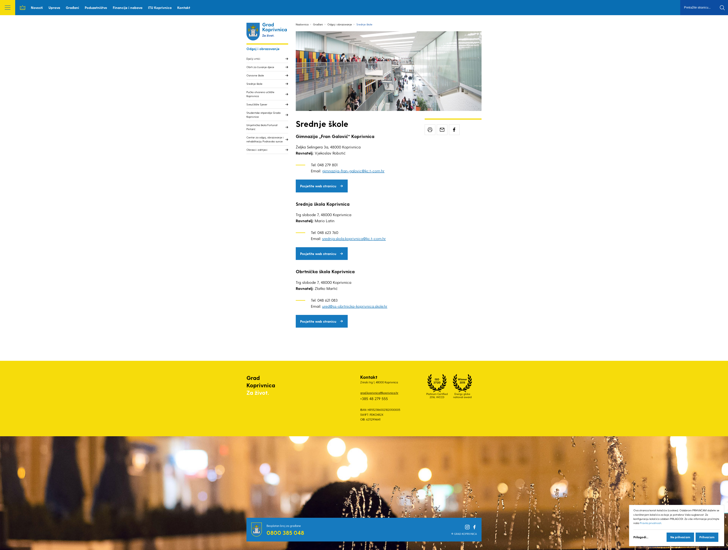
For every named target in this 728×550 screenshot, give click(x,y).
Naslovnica (22, 7)
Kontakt (183, 7)
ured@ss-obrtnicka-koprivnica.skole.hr (354, 306)
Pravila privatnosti (650, 523)
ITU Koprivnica (160, 7)
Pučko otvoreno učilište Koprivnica (260, 94)
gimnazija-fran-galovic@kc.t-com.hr (353, 171)
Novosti (37, 7)
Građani (72, 7)
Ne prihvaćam (680, 537)
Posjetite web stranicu (318, 186)
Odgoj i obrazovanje (339, 24)
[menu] (7, 7)
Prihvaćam (707, 537)
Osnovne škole (255, 75)
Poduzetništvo (96, 7)
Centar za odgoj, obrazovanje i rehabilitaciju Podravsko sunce (264, 139)
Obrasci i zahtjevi (256, 149)
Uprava (54, 7)
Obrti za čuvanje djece (260, 67)
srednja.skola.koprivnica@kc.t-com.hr (354, 238)
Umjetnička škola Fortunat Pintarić (262, 127)
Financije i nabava (127, 7)
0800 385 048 (285, 532)
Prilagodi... (640, 537)
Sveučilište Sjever (256, 104)
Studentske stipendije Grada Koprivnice (263, 114)
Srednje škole (254, 83)
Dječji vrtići (253, 58)
